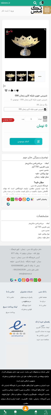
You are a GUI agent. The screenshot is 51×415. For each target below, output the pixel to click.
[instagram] (16, 199)
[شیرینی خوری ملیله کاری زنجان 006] (41, 11)
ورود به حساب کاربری (42, 331)
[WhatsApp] (12, 199)
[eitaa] (24, 199)
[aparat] (20, 199)
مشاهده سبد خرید (43, 339)
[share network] (4, 86)
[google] (8, 199)
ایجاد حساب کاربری (42, 327)
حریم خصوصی (26, 301)
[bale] (8, 204)
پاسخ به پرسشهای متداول (26, 297)
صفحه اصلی (43, 297)
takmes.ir (5, 2)
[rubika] (32, 199)
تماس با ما (42, 305)
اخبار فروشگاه (26, 305)
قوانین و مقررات (26, 309)
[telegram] (28, 199)
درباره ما (42, 301)
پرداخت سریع (10, 312)
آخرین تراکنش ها (42, 335)
